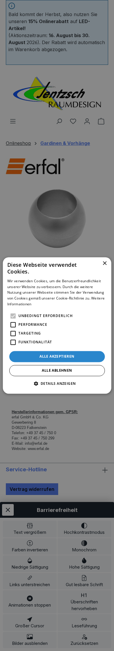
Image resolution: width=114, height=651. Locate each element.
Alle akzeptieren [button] (56, 356)
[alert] (57, 325)
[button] (57, 384)
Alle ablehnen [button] (57, 370)
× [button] (104, 263)
